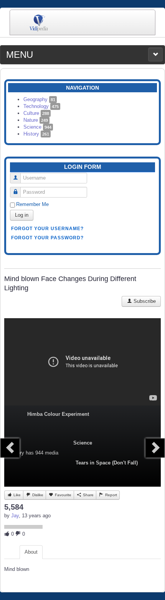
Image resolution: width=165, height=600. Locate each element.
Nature (35, 120)
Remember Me (32, 204)
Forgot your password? (47, 237)
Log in (21, 215)
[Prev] (10, 448)
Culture (36, 113)
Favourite (62, 495)
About (31, 552)
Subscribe (144, 301)
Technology (41, 106)
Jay (15, 515)
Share (88, 495)
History (36, 134)
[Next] (155, 448)
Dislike (37, 495)
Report (110, 495)
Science (37, 127)
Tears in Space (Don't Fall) (107, 463)
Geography (39, 99)
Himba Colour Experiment (58, 414)
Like (16, 495)
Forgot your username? (47, 228)
